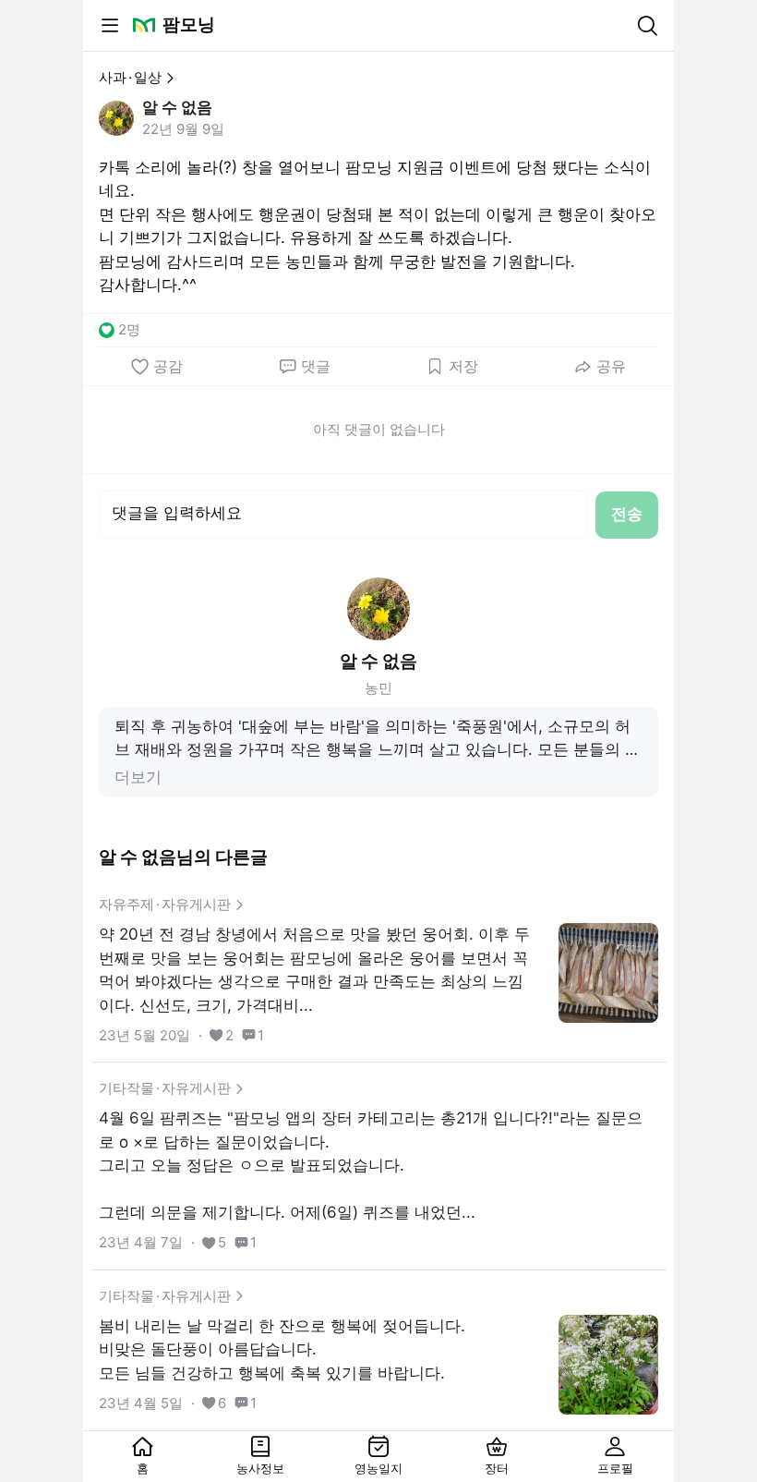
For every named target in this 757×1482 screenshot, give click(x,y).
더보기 (138, 777)
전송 (627, 513)
